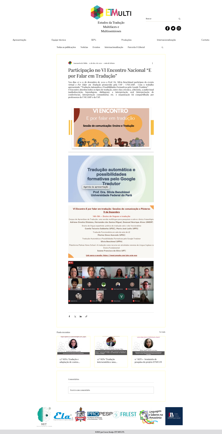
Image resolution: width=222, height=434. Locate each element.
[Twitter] (173, 28)
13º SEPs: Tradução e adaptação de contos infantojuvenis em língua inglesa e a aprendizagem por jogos (73, 360)
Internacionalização (114, 47)
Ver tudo (162, 332)
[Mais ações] (152, 63)
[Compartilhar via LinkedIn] (81, 316)
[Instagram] (179, 28)
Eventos (96, 47)
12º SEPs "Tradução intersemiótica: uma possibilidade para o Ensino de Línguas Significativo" (109, 360)
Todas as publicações (66, 47)
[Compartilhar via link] (86, 316)
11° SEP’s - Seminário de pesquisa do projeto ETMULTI (148, 360)
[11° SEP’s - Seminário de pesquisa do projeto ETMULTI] (148, 345)
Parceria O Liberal (136, 47)
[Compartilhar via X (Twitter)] (75, 316)
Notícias (84, 47)
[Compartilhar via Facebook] (69, 316)
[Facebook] (167, 28)
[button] (162, 47)
